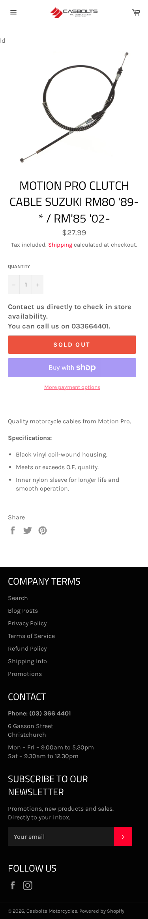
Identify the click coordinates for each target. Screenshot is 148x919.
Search (18, 598)
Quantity (19, 266)
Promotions (25, 673)
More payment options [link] (72, 387)
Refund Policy (27, 648)
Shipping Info (27, 661)
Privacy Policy (27, 623)
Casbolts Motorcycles (51, 911)
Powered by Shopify (101, 911)
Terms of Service (31, 636)
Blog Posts (23, 610)
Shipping (60, 244)
